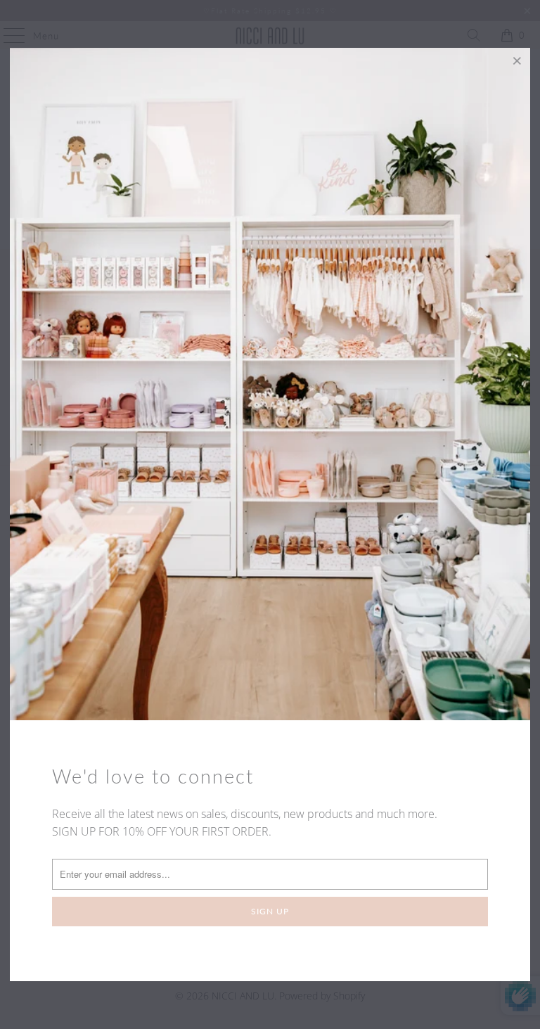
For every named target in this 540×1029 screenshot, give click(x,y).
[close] (517, 60)
